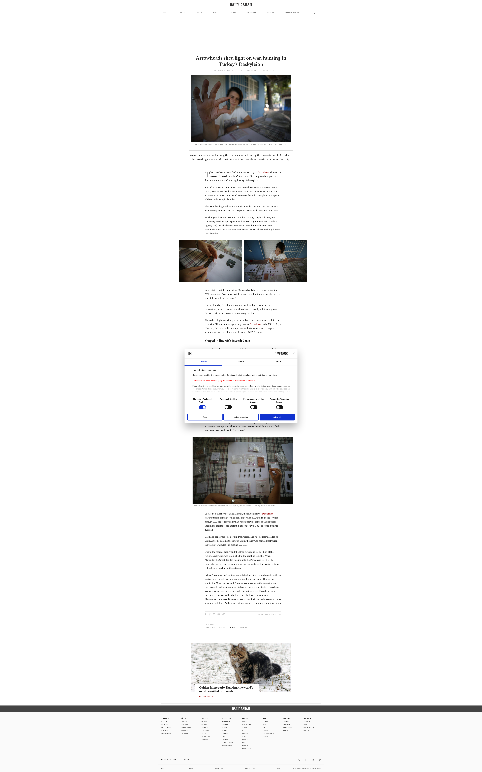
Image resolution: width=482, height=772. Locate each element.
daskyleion (222, 628)
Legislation (164, 724)
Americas (204, 727)
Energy (224, 727)
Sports (286, 718)
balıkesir (232, 628)
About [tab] (278, 362)
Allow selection (241, 417)
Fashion (245, 733)
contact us (250, 768)
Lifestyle (247, 718)
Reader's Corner (309, 727)
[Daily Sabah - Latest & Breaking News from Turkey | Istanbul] (241, 4)
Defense (225, 739)
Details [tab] (241, 362)
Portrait (251, 13)
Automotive (226, 721)
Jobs (162, 768)
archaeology (210, 628)
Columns (307, 721)
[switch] (228, 407)
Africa (203, 733)
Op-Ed (306, 724)
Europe (204, 724)
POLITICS (165, 718)
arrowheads (242, 628)
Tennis (285, 730)
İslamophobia (206, 739)
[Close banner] (294, 353)
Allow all (277, 417)
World (204, 718)
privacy (190, 768)
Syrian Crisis (205, 736)
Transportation (227, 742)
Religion (245, 739)
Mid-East (204, 721)
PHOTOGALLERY (208, 696)
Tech (223, 736)
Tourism (225, 733)
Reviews (270, 13)
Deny (205, 417)
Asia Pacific (205, 730)
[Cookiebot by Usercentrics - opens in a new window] (277, 353)
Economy (225, 724)
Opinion (308, 718)
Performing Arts (293, 13)
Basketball (286, 724)
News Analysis (166, 733)
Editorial (306, 730)
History (244, 742)
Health (244, 721)
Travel (244, 727)
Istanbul (184, 721)
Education (184, 724)
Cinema (199, 13)
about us (219, 768)
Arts (182, 13)
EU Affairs (164, 730)
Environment (246, 724)
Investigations (186, 727)
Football (286, 721)
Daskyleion (263, 172)
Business (226, 718)
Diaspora (184, 733)
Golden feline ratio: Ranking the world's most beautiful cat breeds (226, 689)
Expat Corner (247, 748)
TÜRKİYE (185, 718)
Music (216, 13)
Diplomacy (164, 721)
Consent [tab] (203, 362)
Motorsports (287, 727)
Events (233, 13)
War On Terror (166, 727)
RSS (278, 768)
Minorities (184, 730)
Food (244, 730)
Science (245, 736)
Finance (224, 730)
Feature (245, 745)
